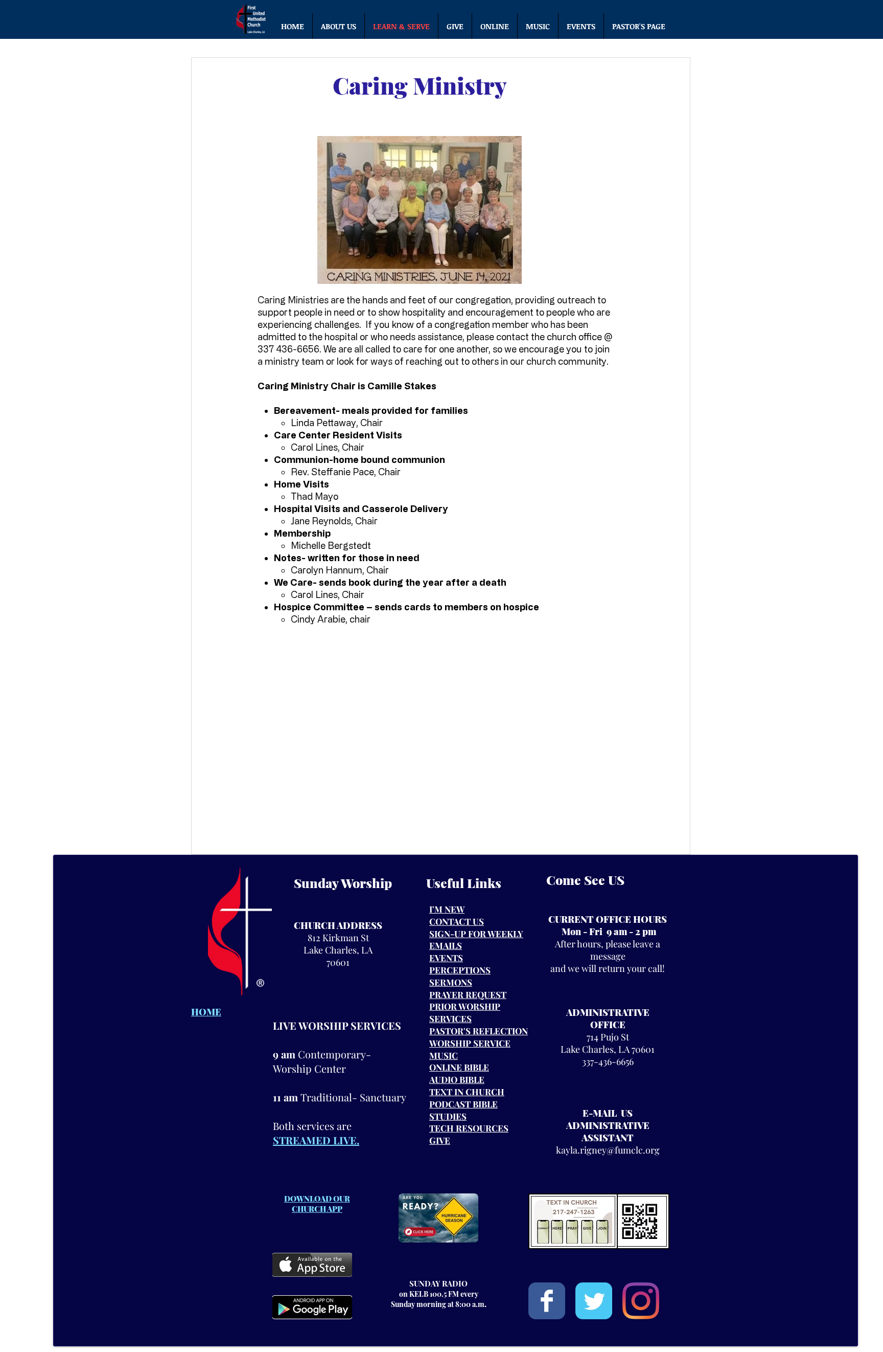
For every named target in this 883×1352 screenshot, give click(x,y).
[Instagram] (640, 1300)
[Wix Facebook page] (546, 1300)
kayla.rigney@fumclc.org (608, 1150)
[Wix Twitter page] (593, 1300)
